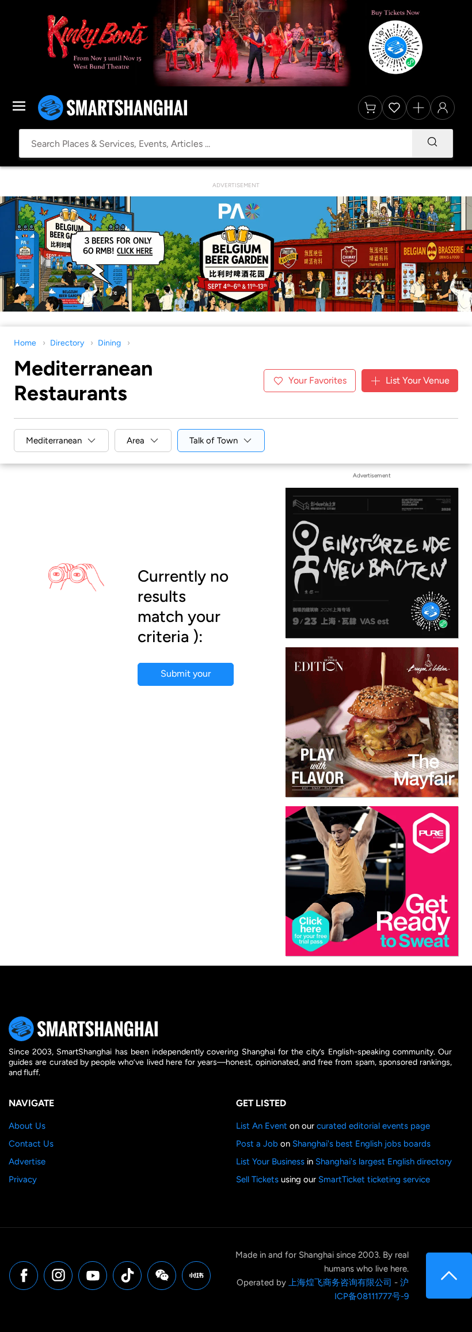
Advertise (27, 1161)
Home (25, 343)
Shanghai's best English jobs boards (361, 1144)
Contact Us (31, 1144)
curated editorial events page (373, 1126)
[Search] (432, 143)
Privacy (23, 1179)
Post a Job (257, 1144)
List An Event (261, 1126)
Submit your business (186, 677)
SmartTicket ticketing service (374, 1179)
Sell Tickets (257, 1179)
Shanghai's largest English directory (383, 1161)
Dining (109, 343)
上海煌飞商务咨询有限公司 (340, 1282)
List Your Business (270, 1161)
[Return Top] (449, 1276)
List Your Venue (418, 380)
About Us (27, 1126)
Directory (67, 343)
